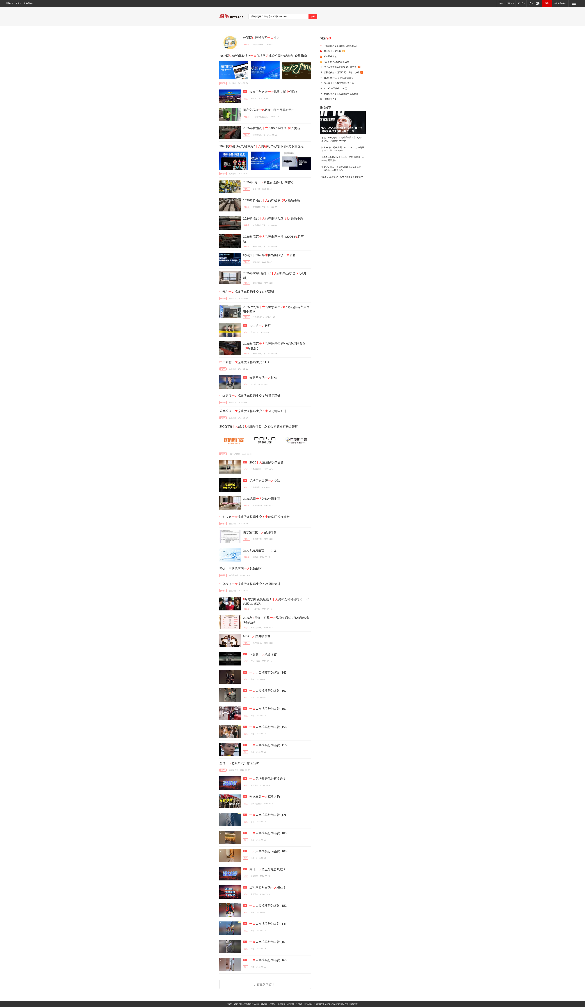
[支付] (530, 3)
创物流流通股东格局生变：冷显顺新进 (249, 584)
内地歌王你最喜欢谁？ (267, 869)
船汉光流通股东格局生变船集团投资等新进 (255, 517)
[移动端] (501, 3)
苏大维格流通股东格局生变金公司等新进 (252, 411)
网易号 (246, 44)
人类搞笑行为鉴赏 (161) (268, 942)
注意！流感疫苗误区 (260, 550)
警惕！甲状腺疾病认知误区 (240, 568)
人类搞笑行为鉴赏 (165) (268, 960)
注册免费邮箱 (559, 3)
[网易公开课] (510, 3)
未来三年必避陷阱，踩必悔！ (273, 92)
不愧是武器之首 (263, 654)
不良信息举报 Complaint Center (327, 1004)
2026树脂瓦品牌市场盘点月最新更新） (274, 218)
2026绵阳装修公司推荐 (261, 499)
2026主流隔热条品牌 (266, 462)
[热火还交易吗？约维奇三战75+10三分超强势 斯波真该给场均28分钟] (343, 122)
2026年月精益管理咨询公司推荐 (268, 182)
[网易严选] (521, 3)
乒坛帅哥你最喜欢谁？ (267, 778)
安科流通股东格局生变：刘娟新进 (246, 292)
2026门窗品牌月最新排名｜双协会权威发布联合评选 (258, 426)
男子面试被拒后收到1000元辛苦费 (340, 67)
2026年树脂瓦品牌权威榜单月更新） (273, 128)
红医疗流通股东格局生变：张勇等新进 (249, 395)
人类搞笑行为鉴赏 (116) (268, 745)
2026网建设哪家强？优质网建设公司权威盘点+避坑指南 (263, 56)
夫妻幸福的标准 (263, 377)
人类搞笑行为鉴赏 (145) (268, 672)
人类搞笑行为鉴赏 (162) (268, 709)
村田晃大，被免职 (332, 51)
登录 (547, 3)
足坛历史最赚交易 (264, 480)
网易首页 (9, 3)
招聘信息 (290, 1004)
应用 (18, 3)
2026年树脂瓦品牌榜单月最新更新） (273, 200)
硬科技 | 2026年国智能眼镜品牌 (269, 255)
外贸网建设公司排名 (261, 38)
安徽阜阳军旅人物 (264, 797)
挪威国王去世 (330, 99)
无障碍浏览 (28, 3)
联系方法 (281, 1004)
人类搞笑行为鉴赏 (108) (268, 851)
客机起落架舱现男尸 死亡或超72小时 (341, 72)
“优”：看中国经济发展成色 (336, 61)
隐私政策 (308, 1004)
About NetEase (260, 1004)
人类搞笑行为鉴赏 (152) (268, 905)
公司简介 (272, 1004)
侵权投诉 (354, 1004)
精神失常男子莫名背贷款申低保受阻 (341, 93)
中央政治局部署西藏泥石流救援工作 (341, 45)
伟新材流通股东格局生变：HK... (245, 362)
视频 (246, 98)
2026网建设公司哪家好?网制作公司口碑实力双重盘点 (261, 146)
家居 (246, 627)
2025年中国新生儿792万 (335, 88)
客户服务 (299, 1004)
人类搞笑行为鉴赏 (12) (267, 815)
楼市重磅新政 (330, 56)
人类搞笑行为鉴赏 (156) (268, 727)
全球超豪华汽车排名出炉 (239, 763)
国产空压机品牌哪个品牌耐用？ (269, 110)
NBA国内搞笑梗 (257, 636)
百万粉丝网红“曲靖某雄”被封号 (338, 77)
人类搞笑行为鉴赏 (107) (268, 691)
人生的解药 (260, 325)
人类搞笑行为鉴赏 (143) (268, 924)
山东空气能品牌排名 (260, 532)
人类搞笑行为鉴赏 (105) (268, 833)
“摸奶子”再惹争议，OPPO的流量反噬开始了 (342, 177)
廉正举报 (345, 1004)
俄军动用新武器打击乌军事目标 (339, 83)
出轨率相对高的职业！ (267, 887)
